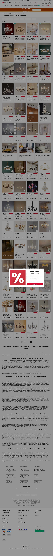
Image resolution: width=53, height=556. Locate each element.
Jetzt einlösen (34, 284)
